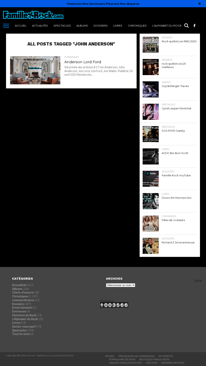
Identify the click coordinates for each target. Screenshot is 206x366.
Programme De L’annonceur (136, 356)
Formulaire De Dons (122, 359)
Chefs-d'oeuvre (23, 292)
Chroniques (137, 25)
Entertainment (22, 307)
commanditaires (23, 300)
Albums (82, 25)
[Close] (199, 3)
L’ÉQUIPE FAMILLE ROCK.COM (125, 362)
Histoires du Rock (24, 315)
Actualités (40, 25)
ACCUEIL (20, 25)
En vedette (166, 356)
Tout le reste (21, 334)
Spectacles (62, 25)
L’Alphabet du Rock (166, 25)
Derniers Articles (172, 362)
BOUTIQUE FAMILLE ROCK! (154, 359)
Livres (117, 25)
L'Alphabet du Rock (25, 319)
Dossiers (101, 25)
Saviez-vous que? (24, 326)
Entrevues (19, 311)
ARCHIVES (151, 362)
